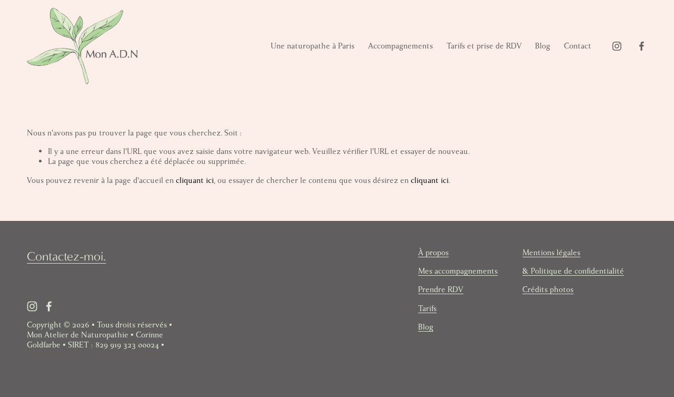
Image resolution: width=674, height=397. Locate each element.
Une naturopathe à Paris (312, 46)
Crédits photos (547, 290)
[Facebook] (641, 46)
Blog (542, 46)
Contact (577, 46)
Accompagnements (400, 46)
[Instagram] (616, 46)
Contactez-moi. (66, 256)
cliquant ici (195, 180)
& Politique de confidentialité (573, 271)
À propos (433, 253)
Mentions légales (551, 253)
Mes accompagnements (458, 271)
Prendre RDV (440, 290)
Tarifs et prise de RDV (484, 46)
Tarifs (427, 309)
